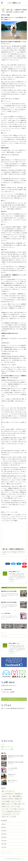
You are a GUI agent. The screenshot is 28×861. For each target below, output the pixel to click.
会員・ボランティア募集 (7, 749)
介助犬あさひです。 (12, 774)
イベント (5, 809)
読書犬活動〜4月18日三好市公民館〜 (9, 602)
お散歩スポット (6, 796)
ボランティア (15, 806)
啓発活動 (18, 798)
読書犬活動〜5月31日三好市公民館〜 (9, 591)
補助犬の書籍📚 (17, 796)
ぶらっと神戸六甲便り (6, 613)
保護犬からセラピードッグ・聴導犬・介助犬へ (13, 804)
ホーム (2, 744)
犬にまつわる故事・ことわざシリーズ (11, 801)
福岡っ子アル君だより (12, 780)
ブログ (13, 816)
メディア (16, 814)
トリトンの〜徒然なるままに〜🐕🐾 (11, 811)
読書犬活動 (18, 793)
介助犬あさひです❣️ (7, 798)
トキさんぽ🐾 (6, 814)
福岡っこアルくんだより (8, 791)
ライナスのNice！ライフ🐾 (17, 809)
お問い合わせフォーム (14, 699)
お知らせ (5, 816)
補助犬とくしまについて (7, 746)
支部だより (5, 806)
